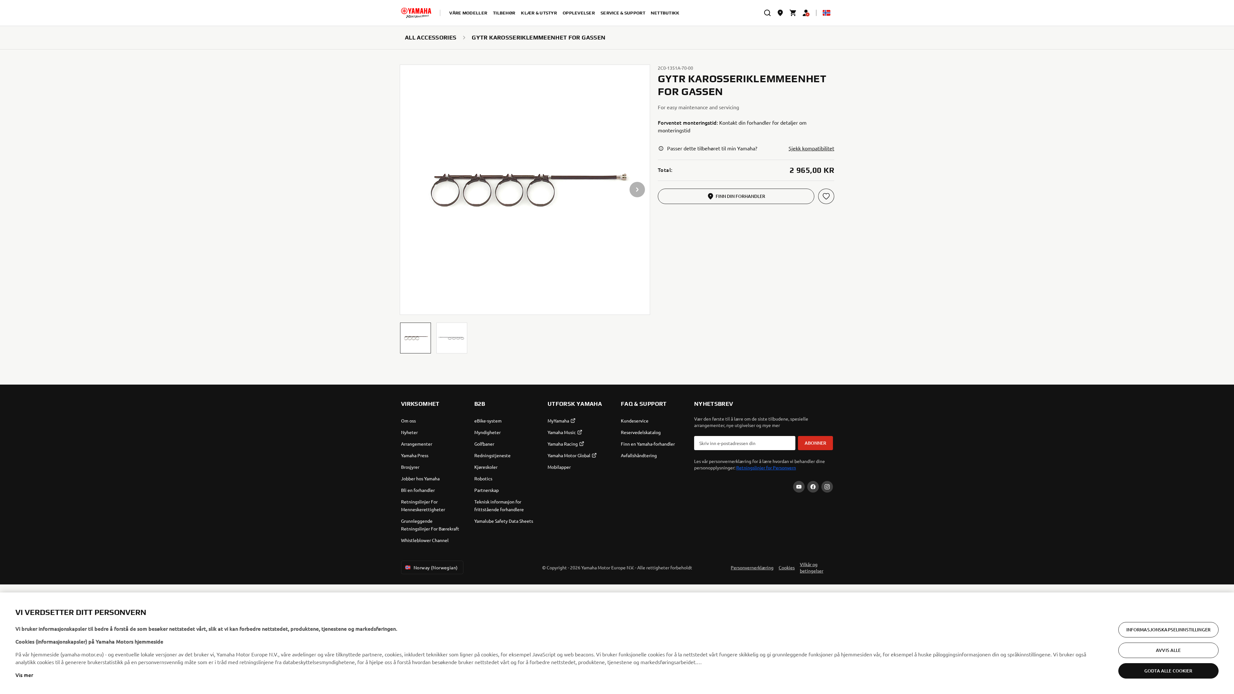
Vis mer (24, 674)
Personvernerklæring (752, 567)
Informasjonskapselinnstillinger (1168, 630)
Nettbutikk (665, 12)
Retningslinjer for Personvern (766, 467)
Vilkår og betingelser (811, 567)
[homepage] (416, 13)
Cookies (787, 567)
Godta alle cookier (1168, 671)
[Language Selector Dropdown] (826, 12)
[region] (617, 643)
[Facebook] (813, 487)
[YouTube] (799, 487)
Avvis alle (1168, 650)
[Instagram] (827, 487)
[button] (415, 338)
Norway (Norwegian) (436, 567)
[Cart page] (793, 13)
